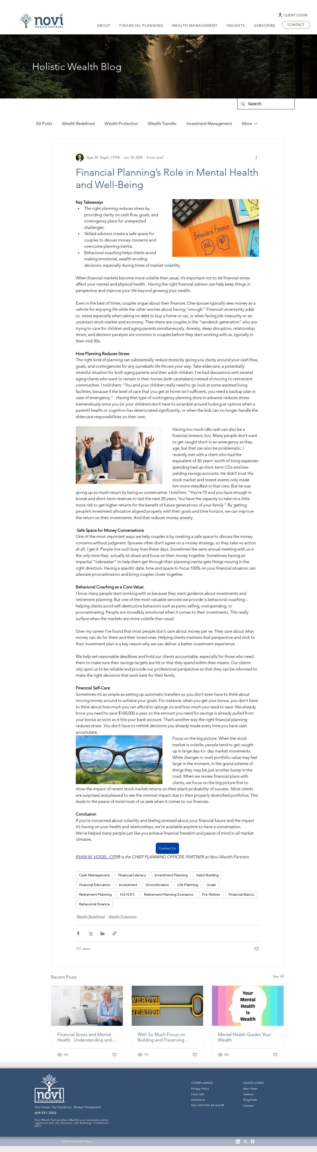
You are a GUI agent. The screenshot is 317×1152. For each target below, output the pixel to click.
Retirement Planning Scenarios (168, 894)
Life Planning (187, 885)
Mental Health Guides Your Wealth (244, 1037)
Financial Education (94, 885)
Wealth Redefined (78, 123)
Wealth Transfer (162, 123)
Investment (128, 885)
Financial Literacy (132, 875)
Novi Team (250, 1088)
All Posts (44, 123)
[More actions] (256, 158)
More (247, 123)
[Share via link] (114, 933)
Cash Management (94, 875)
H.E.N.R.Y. (127, 894)
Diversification (157, 885)
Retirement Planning (95, 894)
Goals (211, 885)
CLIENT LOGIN (296, 15)
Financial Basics (241, 894)
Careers (248, 1094)
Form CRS (197, 1094)
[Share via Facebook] (78, 933)
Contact (248, 1105)
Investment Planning (171, 875)
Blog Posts (250, 1100)
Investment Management (209, 123)
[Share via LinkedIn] (102, 933)
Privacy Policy (200, 1088)
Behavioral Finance (94, 904)
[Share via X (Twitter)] (90, 933)
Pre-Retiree (211, 894)
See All (278, 976)
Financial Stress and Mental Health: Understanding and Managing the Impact (84, 1037)
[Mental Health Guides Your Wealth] (248, 1006)
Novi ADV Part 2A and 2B (207, 1105)
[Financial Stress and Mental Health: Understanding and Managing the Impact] (87, 1006)
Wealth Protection (121, 123)
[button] (236, 25)
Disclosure (198, 1100)
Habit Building (207, 875)
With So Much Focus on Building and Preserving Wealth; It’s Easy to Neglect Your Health (165, 1037)
